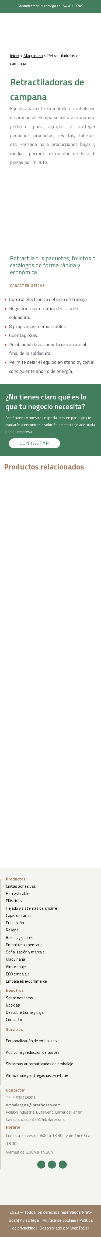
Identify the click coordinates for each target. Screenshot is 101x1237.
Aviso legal (30, 1220)
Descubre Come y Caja (25, 1012)
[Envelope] (52, 1165)
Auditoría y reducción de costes (33, 1052)
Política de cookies (59, 1220)
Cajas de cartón (19, 915)
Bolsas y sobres (19, 937)
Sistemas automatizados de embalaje (39, 1064)
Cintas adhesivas (21, 886)
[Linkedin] (41, 1165)
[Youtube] (63, 1165)
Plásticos (14, 901)
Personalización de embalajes (31, 1041)
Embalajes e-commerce (26, 981)
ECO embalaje (18, 974)
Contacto (14, 1019)
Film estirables (19, 893)
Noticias (13, 1005)
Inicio (14, 55)
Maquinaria (33, 55)
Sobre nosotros (19, 998)
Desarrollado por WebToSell (64, 1228)
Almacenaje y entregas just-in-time (37, 1075)
